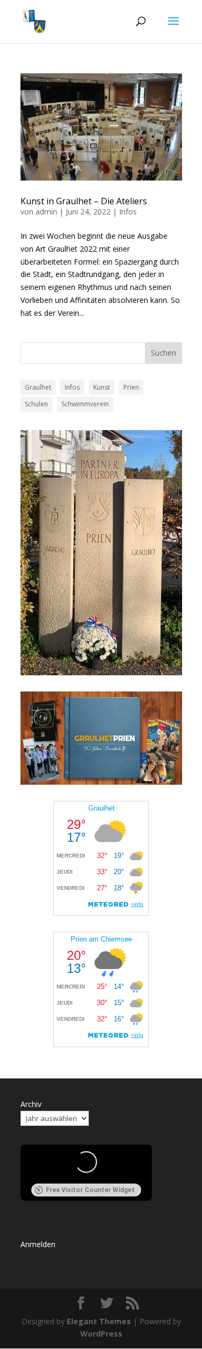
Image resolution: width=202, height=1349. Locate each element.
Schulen (36, 404)
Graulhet (38, 387)
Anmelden (37, 1244)
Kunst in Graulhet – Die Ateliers (83, 201)
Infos (128, 211)
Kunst (101, 387)
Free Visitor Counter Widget (90, 1190)
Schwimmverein (85, 404)
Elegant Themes (99, 1321)
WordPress (101, 1334)
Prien (131, 387)
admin (46, 211)
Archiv (30, 1104)
